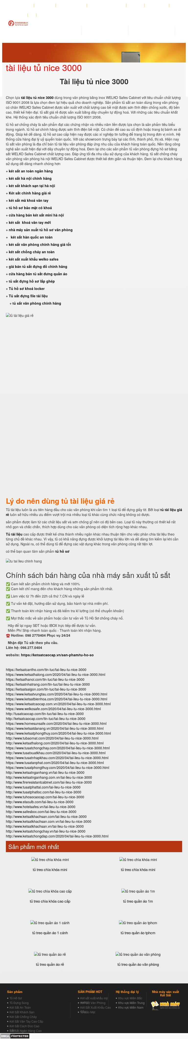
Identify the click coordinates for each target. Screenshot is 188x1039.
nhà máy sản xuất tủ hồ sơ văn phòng (41, 229)
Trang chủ (23, 5)
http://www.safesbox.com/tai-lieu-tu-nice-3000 (41, 811)
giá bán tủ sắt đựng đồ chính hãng (38, 266)
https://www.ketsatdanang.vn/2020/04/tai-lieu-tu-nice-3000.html (55, 728)
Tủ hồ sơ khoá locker (27, 288)
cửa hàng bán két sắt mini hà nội (36, 215)
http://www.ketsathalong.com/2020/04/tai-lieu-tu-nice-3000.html (55, 742)
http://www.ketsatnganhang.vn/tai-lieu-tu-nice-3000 (45, 772)
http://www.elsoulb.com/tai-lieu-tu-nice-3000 (39, 801)
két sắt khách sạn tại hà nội (32, 185)
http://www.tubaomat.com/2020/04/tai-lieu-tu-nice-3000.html (52, 738)
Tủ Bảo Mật (87, 1012)
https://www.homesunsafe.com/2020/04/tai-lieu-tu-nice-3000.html (56, 723)
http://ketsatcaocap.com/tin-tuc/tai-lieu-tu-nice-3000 (45, 718)
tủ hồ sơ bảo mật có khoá (30, 207)
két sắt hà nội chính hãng (31, 178)
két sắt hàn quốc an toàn (31, 237)
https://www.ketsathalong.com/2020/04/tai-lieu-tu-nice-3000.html (55, 674)
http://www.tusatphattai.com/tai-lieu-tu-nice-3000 (43, 787)
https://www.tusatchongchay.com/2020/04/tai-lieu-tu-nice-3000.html (58, 747)
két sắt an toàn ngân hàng (31, 170)
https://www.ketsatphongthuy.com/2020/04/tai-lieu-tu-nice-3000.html (58, 733)
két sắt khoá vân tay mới (30, 222)
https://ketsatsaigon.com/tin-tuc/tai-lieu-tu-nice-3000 (46, 689)
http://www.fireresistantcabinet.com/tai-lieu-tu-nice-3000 (49, 782)
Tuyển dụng (157, 5)
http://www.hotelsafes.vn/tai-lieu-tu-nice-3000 (40, 806)
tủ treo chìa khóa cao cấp (50, 901)
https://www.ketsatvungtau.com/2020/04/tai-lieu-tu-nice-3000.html (56, 694)
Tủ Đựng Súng (19, 1003)
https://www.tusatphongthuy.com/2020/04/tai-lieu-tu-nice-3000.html (57, 767)
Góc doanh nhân (71, 5)
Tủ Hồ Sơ (16, 998)
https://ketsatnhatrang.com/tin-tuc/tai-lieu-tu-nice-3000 (48, 684)
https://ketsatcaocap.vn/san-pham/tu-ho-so (57, 654)
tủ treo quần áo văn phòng (138, 964)
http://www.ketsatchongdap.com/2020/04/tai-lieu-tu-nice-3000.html (57, 836)
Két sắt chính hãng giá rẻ (30, 193)
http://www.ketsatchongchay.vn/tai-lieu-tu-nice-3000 (45, 831)
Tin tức (136, 5)
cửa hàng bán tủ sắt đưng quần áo (38, 273)
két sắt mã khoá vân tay (28, 200)
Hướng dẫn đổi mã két (106, 5)
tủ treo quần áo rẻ (50, 964)
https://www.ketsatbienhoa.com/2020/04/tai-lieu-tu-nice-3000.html (56, 698)
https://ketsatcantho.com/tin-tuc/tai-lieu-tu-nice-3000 (46, 669)
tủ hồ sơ (62, 551)
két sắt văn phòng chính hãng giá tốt (40, 244)
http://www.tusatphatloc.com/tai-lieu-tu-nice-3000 (43, 791)
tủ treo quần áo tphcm (138, 932)
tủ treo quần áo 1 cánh (50, 932)
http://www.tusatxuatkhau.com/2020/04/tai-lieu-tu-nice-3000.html (56, 752)
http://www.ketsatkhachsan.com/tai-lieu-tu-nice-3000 (46, 816)
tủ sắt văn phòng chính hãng (36, 303)
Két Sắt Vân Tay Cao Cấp (26, 1021)
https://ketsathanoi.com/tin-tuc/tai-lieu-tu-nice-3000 (45, 679)
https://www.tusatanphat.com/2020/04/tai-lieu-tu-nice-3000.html (55, 762)
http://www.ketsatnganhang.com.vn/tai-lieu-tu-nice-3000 (49, 777)
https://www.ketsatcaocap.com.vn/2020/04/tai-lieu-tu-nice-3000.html (58, 703)
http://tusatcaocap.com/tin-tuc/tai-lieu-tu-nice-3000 (45, 713)
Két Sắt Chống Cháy (23, 1017)
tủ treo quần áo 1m (138, 901)
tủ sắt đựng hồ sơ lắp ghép (32, 281)
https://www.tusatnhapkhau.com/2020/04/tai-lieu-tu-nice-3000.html (57, 757)
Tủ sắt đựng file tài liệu (28, 295)
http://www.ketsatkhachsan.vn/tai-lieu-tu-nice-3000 (45, 826)
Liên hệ (18, 15)
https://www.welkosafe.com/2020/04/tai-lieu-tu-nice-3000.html (53, 708)
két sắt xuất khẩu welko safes (34, 259)
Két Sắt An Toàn (20, 1007)
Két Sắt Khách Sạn (22, 1012)
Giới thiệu (45, 5)
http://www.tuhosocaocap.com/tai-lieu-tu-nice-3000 (45, 796)
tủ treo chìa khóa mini (50, 869)
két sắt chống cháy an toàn (32, 251)
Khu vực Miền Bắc (130, 998)
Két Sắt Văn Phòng (93, 1003)
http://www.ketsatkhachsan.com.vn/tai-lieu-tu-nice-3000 (48, 821)
